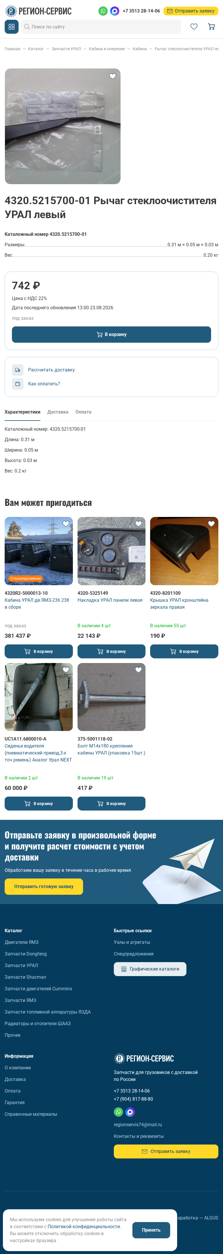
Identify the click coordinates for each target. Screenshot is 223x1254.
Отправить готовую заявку (43, 886)
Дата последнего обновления (44, 307)
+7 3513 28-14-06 (141, 11)
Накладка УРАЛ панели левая (110, 600)
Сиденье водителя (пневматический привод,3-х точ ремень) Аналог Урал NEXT (38, 753)
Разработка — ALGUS (195, 1218)
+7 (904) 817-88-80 (133, 1099)
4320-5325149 (93, 593)
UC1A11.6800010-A (25, 739)
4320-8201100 (165, 593)
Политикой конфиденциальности (84, 1226)
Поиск (27, 27)
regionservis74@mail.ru (138, 1124)
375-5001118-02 (95, 739)
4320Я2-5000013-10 (26, 593)
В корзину (116, 334)
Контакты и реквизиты (139, 1136)
